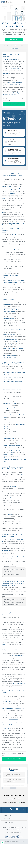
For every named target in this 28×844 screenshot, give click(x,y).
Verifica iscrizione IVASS (10, 832)
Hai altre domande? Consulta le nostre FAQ (14, 785)
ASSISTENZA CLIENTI (9, 822)
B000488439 (18, 829)
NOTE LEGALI (7, 818)
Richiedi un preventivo (14, 104)
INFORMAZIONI (7, 815)
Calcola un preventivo (14, 39)
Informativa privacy (18, 832)
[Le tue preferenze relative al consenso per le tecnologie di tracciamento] (2, 842)
